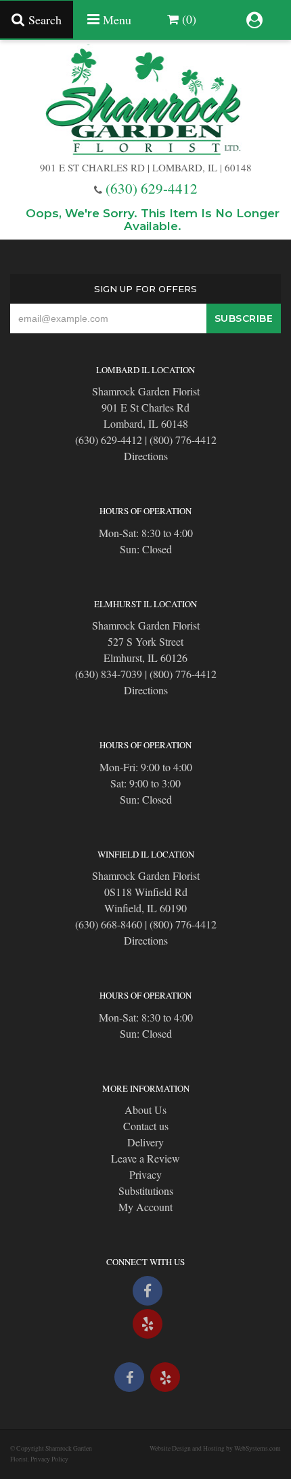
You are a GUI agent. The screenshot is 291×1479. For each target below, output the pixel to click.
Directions (146, 456)
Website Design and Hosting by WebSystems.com (215, 1448)
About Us (145, 1110)
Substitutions (145, 1190)
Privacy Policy (49, 1459)
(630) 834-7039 (108, 674)
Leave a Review (145, 1158)
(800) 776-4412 (183, 439)
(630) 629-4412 (152, 188)
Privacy (145, 1174)
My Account (145, 1207)
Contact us (146, 1126)
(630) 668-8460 (108, 924)
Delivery (145, 1142)
